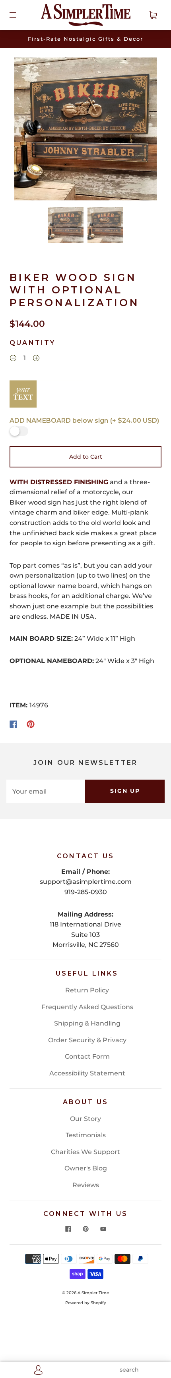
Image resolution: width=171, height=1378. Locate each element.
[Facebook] (13, 724)
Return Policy (87, 990)
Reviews (85, 1185)
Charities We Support (85, 1152)
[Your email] (45, 791)
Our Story (85, 1119)
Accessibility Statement (87, 1073)
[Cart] (152, 15)
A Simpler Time (93, 1292)
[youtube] (103, 1229)
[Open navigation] (18, 15)
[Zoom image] (85, 130)
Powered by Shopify (85, 1302)
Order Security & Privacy (87, 1040)
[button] (28, 130)
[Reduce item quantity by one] (13, 359)
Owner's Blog (85, 1168)
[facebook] (68, 1229)
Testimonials (86, 1135)
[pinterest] (85, 1229)
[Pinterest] (30, 724)
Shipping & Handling (87, 1023)
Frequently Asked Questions (87, 1007)
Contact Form (87, 1056)
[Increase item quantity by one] (36, 359)
